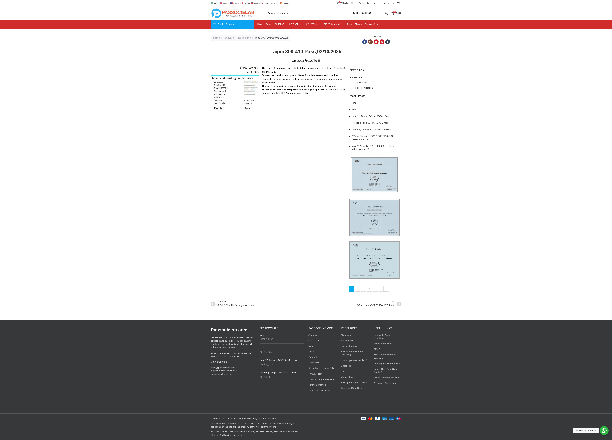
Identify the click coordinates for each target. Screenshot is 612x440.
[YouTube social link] (376, 41)
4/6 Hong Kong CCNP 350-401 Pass (370, 123)
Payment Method (317, 384)
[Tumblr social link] (387, 41)
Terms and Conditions (319, 390)
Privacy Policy (315, 373)
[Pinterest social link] (382, 41)
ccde (354, 109)
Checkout (346, 365)
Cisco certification (364, 87)
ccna (354, 103)
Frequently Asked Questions (382, 336)
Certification (347, 377)
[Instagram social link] (370, 41)
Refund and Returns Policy (322, 368)
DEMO (311, 351)
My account (347, 335)
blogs (311, 346)
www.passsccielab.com (231, 431)
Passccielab (250, 418)
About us (312, 335)
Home (216, 37)
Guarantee (313, 357)
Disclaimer (313, 362)
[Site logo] (233, 13)
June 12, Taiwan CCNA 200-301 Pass (370, 116)
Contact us (313, 340)
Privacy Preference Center (321, 379)
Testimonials (244, 37)
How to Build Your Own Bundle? (385, 370)
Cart (343, 371)
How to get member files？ (354, 360)
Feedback (229, 37)
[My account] (386, 13)
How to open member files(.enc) (352, 353)
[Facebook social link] (364, 41)
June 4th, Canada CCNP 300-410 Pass (371, 129)
